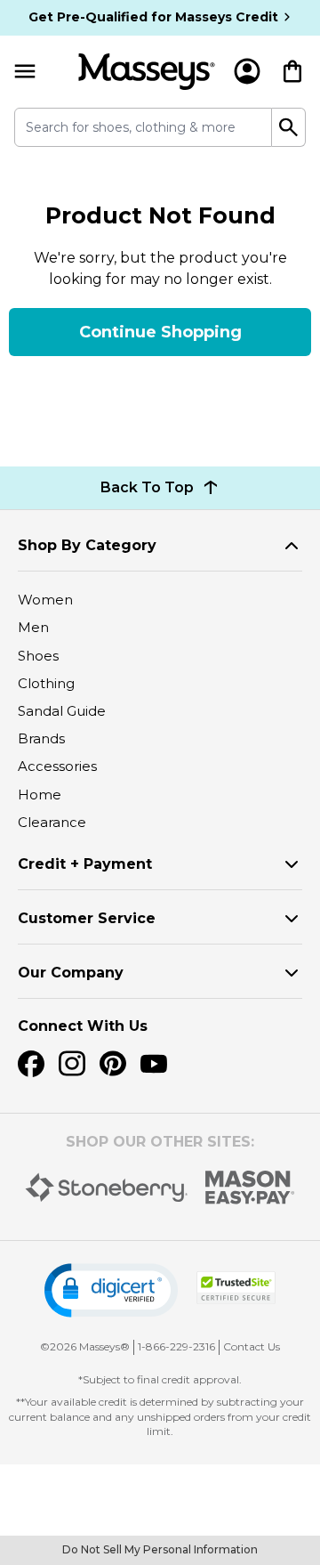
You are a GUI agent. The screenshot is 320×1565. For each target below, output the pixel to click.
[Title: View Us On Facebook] (31, 1063)
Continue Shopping (160, 332)
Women (45, 599)
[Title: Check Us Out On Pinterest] (113, 1063)
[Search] (289, 127)
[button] (111, 1290)
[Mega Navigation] (25, 71)
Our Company (71, 972)
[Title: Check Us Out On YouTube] (153, 1063)
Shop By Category (87, 545)
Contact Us (251, 1346)
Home (39, 794)
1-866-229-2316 (176, 1346)
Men (33, 627)
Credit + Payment (85, 863)
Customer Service (87, 918)
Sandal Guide (62, 710)
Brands (41, 738)
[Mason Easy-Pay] (250, 1187)
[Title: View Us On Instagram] (72, 1063)
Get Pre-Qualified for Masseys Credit (153, 17)
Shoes (38, 655)
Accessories (57, 766)
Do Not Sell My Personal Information (160, 1549)
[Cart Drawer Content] (292, 71)
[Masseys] (146, 71)
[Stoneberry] (106, 1187)
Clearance (52, 822)
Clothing (46, 683)
